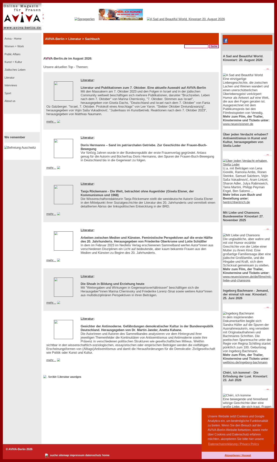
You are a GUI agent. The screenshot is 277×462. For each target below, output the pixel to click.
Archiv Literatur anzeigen (64, 376)
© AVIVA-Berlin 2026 (19, 449)
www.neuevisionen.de (238, 124)
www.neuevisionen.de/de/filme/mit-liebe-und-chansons (247, 278)
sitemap (64, 455)
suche (54, 455)
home (105, 455)
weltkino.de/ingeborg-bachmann (245, 362)
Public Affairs (12, 54)
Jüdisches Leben (14, 69)
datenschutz (93, 455)
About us (9, 100)
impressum (77, 455)
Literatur (9, 77)
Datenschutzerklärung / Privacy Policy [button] (233, 444)
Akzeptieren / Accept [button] (238, 455)
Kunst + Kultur (13, 61)
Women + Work (14, 46)
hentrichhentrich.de (236, 202)
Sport (7, 93)
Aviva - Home (12, 38)
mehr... (51, 121)
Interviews (10, 85)
